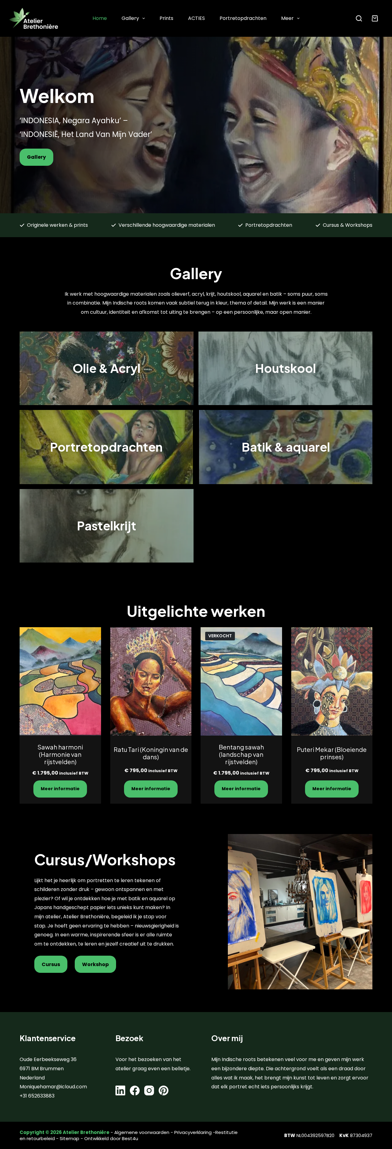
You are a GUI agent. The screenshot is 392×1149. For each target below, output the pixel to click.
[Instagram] (149, 1090)
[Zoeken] (359, 18)
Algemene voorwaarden (141, 1132)
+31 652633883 (37, 1095)
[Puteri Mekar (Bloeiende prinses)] (332, 681)
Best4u (130, 1138)
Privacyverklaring (193, 1132)
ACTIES (196, 18)
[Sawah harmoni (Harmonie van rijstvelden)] (60, 681)
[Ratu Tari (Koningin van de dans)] (151, 681)
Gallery (130, 18)
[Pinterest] (163, 1090)
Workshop (95, 964)
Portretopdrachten (243, 18)
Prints (166, 18)
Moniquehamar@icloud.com (53, 1086)
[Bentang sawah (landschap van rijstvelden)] (241, 681)
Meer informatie (60, 789)
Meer (287, 18)
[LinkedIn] (120, 1090)
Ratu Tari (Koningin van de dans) (151, 752)
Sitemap (69, 1138)
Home (99, 18)
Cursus (51, 964)
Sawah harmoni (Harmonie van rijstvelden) (60, 754)
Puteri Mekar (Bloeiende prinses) (332, 752)
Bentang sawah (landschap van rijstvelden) (241, 754)
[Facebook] (135, 1090)
